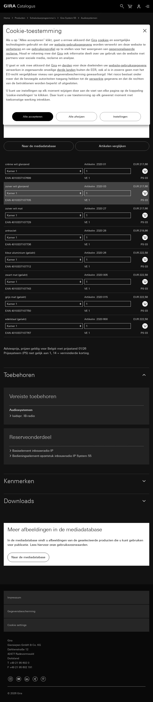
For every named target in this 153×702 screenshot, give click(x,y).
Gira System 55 (68, 18)
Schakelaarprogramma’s (43, 18)
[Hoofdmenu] (146, 6)
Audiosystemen (89, 18)
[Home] (62, 6)
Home (7, 18)
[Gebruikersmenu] (139, 6)
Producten (20, 18)
